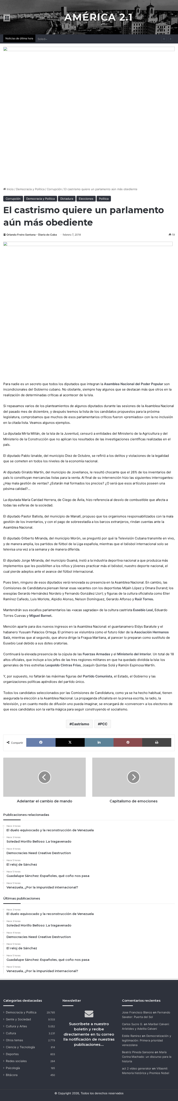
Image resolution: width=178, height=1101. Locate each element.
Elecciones (86, 198)
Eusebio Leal (143, 610)
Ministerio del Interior (134, 654)
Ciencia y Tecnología (20, 1047)
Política (104, 198)
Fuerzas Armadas (96, 654)
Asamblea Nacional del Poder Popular (133, 384)
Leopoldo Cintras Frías (63, 665)
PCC (103, 724)
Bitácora (12, 1075)
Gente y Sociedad (18, 1019)
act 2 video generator (136, 1068)
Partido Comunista (97, 676)
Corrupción (54, 189)
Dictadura (66, 198)
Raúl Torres (144, 599)
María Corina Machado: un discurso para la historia (146, 1056)
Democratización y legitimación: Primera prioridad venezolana (146, 1040)
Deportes (12, 1054)
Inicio (10, 189)
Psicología (13, 1068)
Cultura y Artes (16, 1026)
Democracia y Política (30, 189)
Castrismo (80, 724)
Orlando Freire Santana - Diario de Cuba (32, 234)
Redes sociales (16, 1061)
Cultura (11, 1033)
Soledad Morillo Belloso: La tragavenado (65, 39)
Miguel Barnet (40, 616)
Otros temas (14, 1040)
